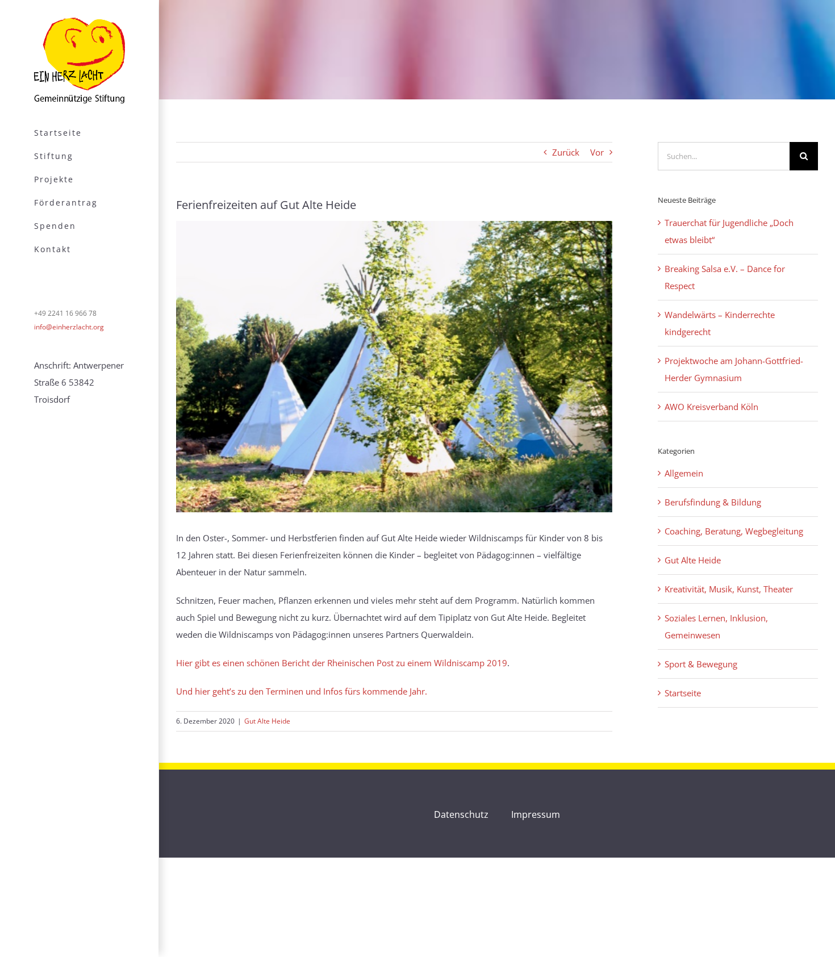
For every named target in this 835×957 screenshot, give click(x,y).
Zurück (565, 152)
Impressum (535, 814)
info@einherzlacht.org (69, 327)
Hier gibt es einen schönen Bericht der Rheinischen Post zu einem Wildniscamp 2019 (341, 662)
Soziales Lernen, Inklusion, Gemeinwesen (716, 626)
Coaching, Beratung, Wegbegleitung (734, 531)
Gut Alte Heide (267, 721)
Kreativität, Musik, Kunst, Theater (729, 589)
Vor (597, 152)
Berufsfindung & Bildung (713, 502)
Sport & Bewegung (701, 664)
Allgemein (684, 473)
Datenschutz (461, 814)
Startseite (683, 693)
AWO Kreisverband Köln (711, 406)
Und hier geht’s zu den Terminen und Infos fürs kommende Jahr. (301, 691)
